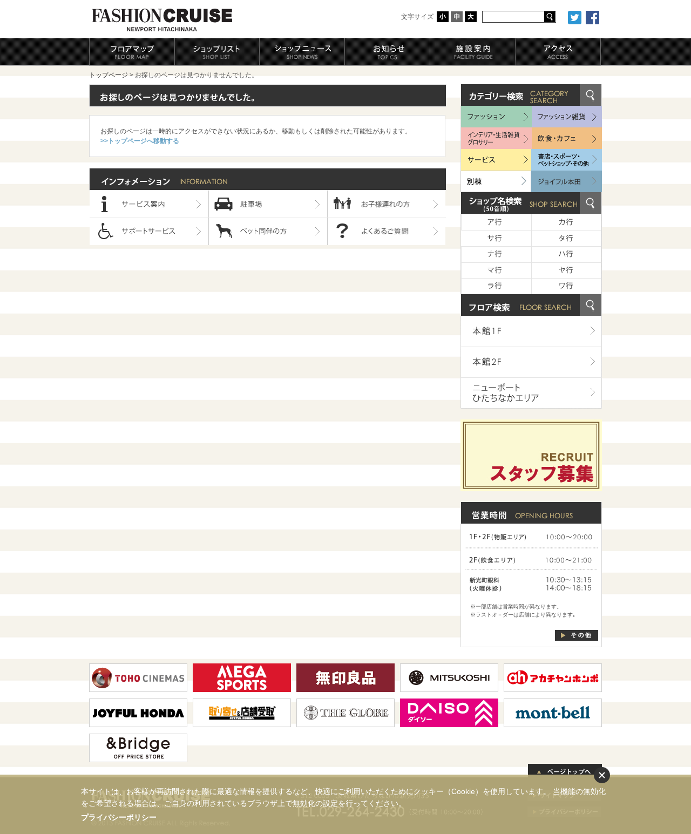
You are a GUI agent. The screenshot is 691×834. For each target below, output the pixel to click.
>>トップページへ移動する (139, 141)
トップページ (108, 75)
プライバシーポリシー (119, 817)
